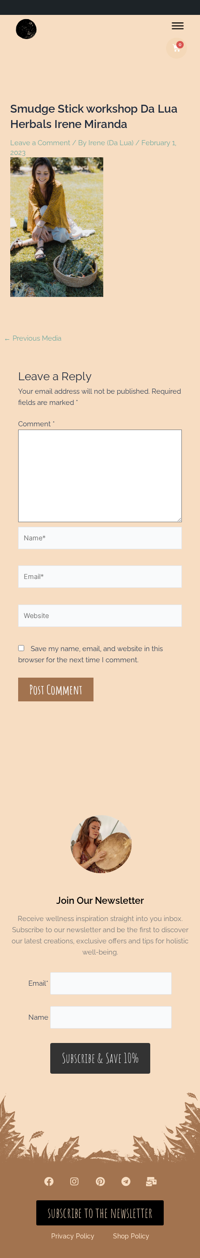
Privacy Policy (72, 1236)
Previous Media (32, 338)
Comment (36, 424)
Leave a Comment (40, 143)
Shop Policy (131, 1236)
